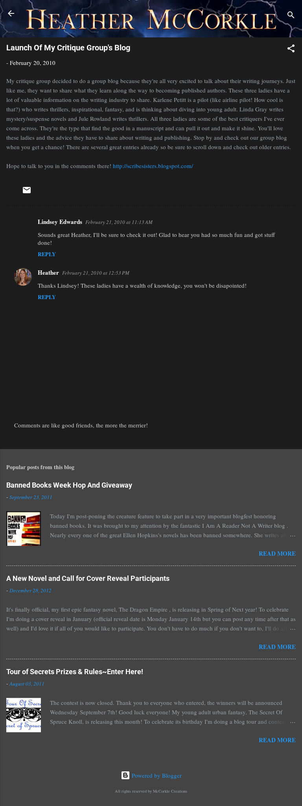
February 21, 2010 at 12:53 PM (95, 272)
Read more (277, 553)
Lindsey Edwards (60, 221)
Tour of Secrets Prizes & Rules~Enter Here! (74, 671)
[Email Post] (26, 192)
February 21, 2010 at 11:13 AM (119, 222)
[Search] (291, 16)
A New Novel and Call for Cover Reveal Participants (87, 578)
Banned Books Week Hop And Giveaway (69, 485)
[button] (291, 49)
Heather (48, 272)
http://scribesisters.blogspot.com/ (153, 166)
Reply (47, 254)
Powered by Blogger (156, 775)
